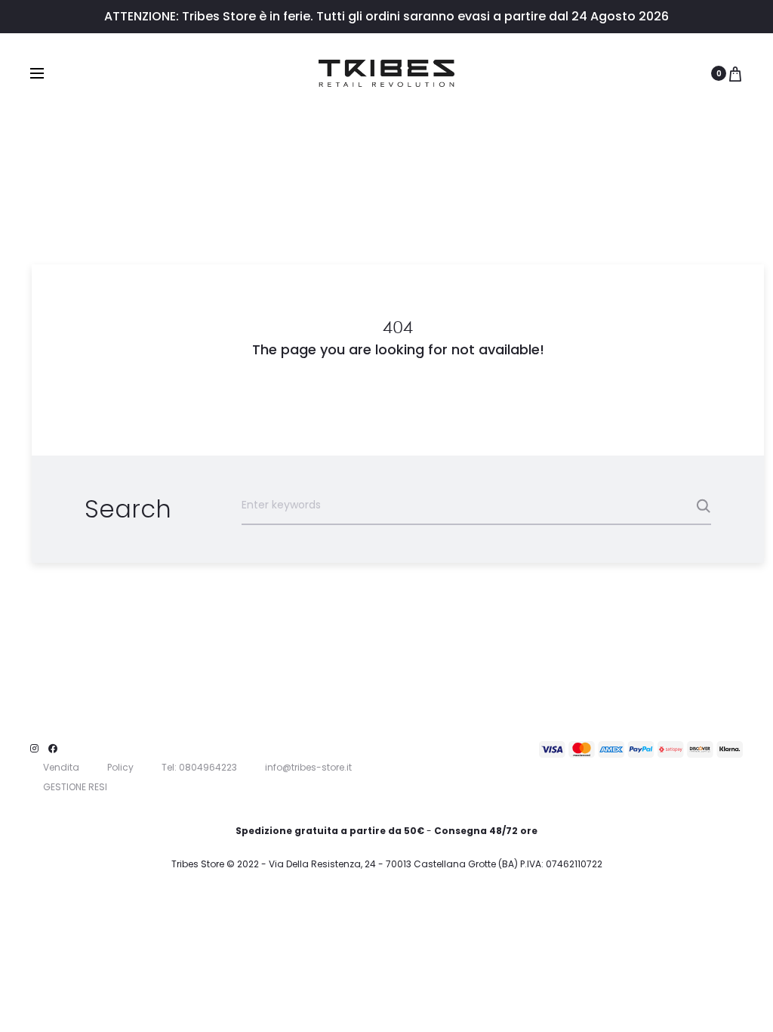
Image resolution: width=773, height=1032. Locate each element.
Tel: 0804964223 (199, 767)
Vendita (61, 767)
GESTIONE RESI (75, 786)
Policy (120, 767)
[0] (735, 73)
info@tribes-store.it (308, 767)
